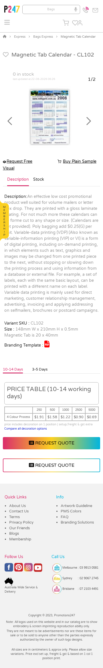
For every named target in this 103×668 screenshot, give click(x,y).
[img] (46, 344)
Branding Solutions (77, 522)
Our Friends (19, 528)
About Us (17, 506)
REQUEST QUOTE (54, 443)
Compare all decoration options (25, 428)
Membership (20, 539)
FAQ (65, 517)
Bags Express (43, 37)
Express (19, 37)
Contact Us (19, 511)
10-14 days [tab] (13, 369)
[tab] (18, 181)
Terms (14, 517)
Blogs (14, 533)
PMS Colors (71, 511)
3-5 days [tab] (39, 369)
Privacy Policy (21, 522)
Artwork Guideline (76, 506)
